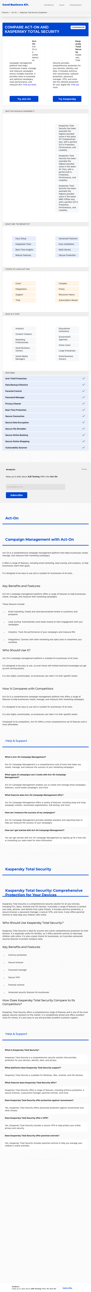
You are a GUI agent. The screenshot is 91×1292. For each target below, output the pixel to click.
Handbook (49, 5)
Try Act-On (24, 99)
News (61, 5)
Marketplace (76, 5)
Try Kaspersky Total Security (67, 100)
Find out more (29, 84)
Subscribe (16, 495)
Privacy (84, 469)
